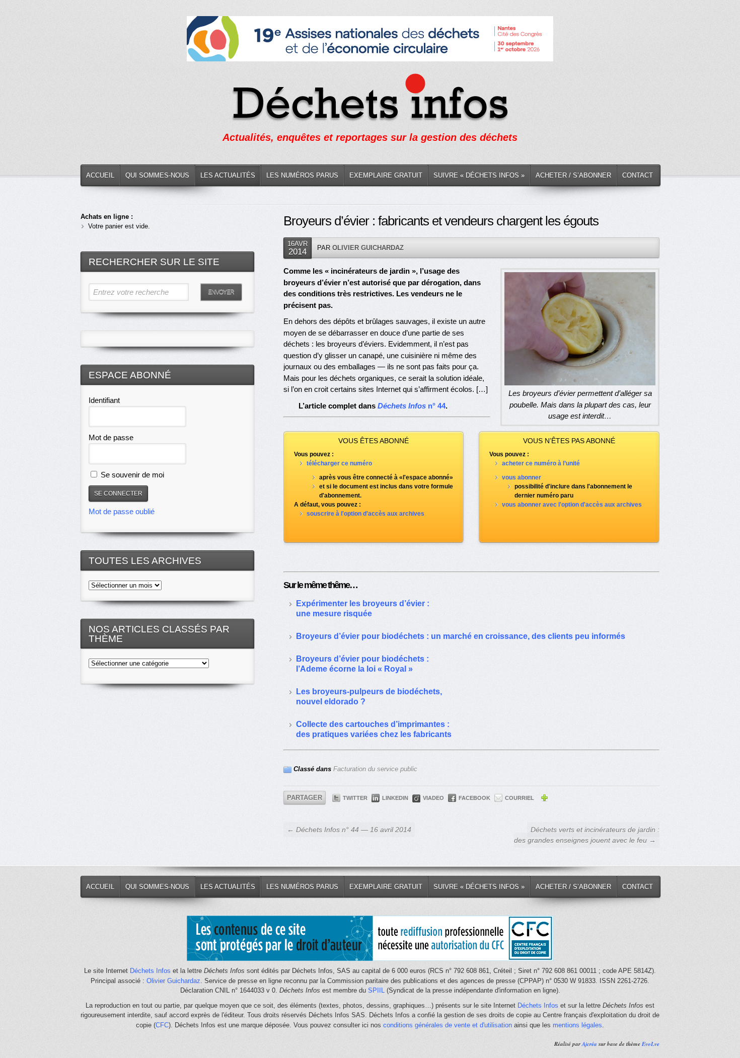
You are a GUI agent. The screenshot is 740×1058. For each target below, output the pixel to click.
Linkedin (395, 798)
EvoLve (650, 1044)
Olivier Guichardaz (368, 248)
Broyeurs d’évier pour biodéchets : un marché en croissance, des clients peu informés (460, 636)
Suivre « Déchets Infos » (479, 175)
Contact (637, 175)
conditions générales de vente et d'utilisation (447, 1025)
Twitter (355, 798)
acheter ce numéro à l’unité (541, 463)
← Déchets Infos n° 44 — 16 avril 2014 (349, 830)
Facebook (474, 798)
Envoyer (221, 291)
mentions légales (577, 1025)
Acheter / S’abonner (573, 175)
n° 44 (437, 405)
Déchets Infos (150, 970)
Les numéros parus (302, 175)
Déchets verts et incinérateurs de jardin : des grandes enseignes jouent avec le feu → (586, 835)
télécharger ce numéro (339, 463)
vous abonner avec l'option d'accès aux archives (572, 504)
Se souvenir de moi (131, 474)
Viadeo (433, 798)
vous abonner (521, 477)
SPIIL (376, 990)
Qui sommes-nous (157, 175)
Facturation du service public (375, 769)
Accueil (100, 175)
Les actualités (227, 175)
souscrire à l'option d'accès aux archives (365, 513)
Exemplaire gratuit (385, 175)
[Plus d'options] (544, 799)
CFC (162, 1025)
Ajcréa (589, 1044)
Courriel (519, 798)
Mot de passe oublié (122, 511)
